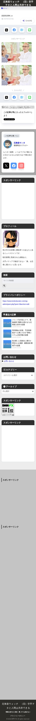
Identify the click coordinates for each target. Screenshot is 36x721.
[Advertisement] (18, 201)
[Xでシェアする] (6, 30)
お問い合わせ (9, 361)
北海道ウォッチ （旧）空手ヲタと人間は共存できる (18, 3)
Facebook (13, 169)
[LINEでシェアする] (29, 30)
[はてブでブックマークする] (21, 30)
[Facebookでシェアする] (14, 30)
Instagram (21, 169)
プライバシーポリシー (17, 716)
